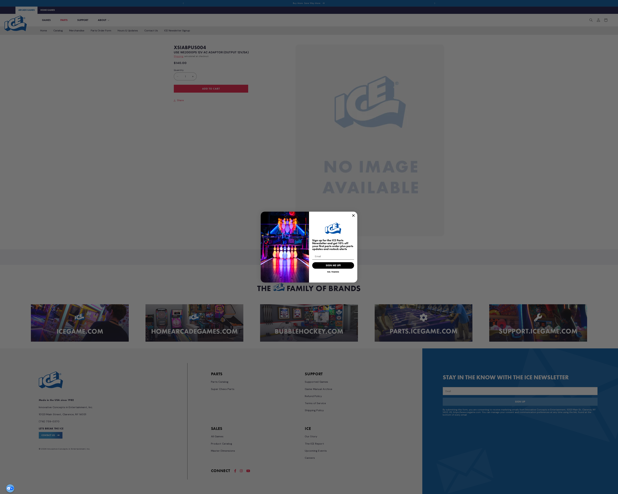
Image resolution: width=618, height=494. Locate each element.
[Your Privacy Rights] (10, 488)
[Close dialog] (353, 215)
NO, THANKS (333, 272)
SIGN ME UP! (333, 265)
